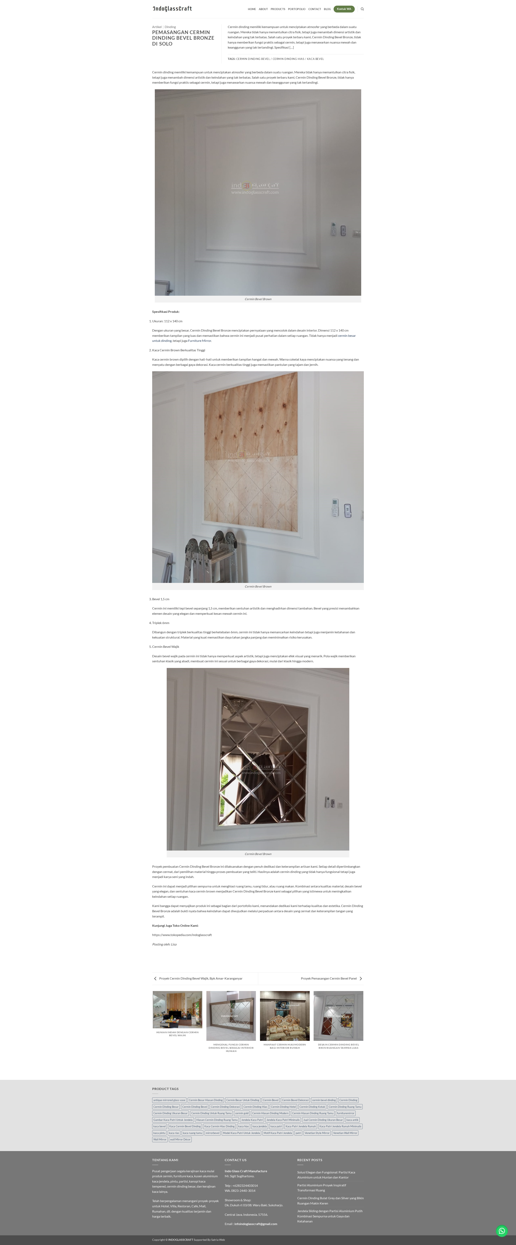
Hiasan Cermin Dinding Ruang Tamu (217, 1119)
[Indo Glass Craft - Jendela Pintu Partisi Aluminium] (172, 9)
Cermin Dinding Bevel (194, 1106)
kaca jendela (260, 1126)
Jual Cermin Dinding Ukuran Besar (323, 1119)
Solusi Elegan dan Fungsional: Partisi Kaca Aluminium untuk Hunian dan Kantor (326, 1174)
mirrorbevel (212, 1133)
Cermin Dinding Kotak (312, 1106)
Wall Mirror (159, 1139)
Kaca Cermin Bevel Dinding (185, 1126)
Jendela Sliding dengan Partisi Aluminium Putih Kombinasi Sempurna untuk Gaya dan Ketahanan (330, 1216)
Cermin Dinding (348, 1100)
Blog (327, 9)
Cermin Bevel (270, 1100)
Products (278, 9)
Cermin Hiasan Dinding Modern (270, 1113)
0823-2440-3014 (243, 1190)
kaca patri (276, 1126)
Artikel (157, 27)
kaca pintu (159, 1133)
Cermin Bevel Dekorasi (295, 1100)
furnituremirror (345, 1113)
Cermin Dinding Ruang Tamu (345, 1106)
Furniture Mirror (199, 340)
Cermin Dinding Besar (166, 1106)
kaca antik (352, 1119)
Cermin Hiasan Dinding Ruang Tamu (312, 1113)
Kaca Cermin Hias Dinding (219, 1126)
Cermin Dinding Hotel (283, 1106)
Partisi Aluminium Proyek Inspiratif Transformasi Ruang (321, 1187)
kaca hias (243, 1126)
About (263, 9)
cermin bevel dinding (324, 1100)
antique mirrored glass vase (169, 1100)
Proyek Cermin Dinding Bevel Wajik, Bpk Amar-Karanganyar (200, 978)
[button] (502, 1231)
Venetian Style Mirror (317, 1133)
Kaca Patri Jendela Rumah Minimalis (340, 1126)
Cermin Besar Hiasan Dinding (206, 1100)
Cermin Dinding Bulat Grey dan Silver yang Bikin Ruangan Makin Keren (330, 1200)
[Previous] (153, 1035)
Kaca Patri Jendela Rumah (301, 1126)
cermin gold (242, 1113)
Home (252, 9)
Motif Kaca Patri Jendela (278, 1133)
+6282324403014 (245, 1185)
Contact (314, 9)
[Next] (363, 1035)
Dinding (170, 27)
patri (298, 1133)
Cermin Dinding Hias (255, 1106)
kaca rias (174, 1133)
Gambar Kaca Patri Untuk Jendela (173, 1119)
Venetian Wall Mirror (345, 1133)
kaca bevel (159, 1126)
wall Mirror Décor (180, 1139)
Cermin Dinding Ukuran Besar (170, 1113)
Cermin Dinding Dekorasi (225, 1106)
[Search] (362, 9)
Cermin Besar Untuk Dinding (242, 1100)
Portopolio (297, 9)
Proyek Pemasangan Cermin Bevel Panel (329, 978)
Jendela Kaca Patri (252, 1119)
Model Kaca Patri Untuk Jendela (241, 1133)
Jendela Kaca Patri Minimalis (283, 1119)
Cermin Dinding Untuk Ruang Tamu (211, 1113)
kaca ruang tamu (192, 1133)
